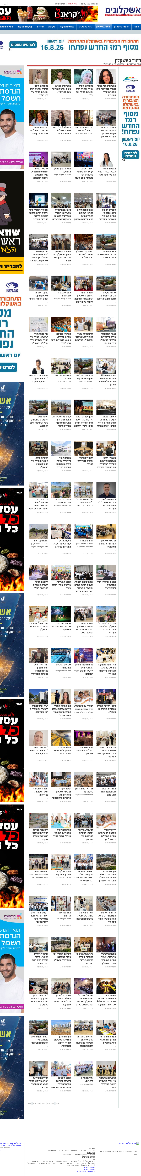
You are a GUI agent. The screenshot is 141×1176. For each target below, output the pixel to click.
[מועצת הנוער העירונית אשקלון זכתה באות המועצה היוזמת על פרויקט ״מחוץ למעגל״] (83, 290)
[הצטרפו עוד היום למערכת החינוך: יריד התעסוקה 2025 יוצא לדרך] (106, 745)
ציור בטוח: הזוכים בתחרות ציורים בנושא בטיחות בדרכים (85, 958)
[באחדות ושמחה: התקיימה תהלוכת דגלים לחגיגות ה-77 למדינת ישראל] (83, 869)
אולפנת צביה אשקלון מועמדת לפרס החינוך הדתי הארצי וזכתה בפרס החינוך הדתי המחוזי (106, 422)
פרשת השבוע (64, 1150)
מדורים (40, 26)
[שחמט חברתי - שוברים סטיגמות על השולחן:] (61, 621)
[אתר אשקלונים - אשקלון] (129, 1143)
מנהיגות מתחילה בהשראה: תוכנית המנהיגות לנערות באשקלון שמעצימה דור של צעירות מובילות (61, 217)
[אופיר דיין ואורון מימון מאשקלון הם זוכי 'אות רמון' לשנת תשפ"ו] (61, 249)
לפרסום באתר (60, 4)
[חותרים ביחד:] (83, 538)
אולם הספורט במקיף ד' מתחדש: (62, 749)
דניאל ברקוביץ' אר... (63, 919)
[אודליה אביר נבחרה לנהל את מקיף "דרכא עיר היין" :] (38, 373)
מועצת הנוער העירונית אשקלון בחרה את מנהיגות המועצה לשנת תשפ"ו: (84, 629)
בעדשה (51, 26)
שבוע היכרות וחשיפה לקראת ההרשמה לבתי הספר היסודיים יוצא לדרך (61, 1084)
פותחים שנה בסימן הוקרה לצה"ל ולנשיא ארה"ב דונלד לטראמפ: (83, 669)
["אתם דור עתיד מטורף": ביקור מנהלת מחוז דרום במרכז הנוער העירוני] (38, 952)
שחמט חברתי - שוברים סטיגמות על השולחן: (61, 626)
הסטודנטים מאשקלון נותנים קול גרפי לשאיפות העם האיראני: (38, 421)
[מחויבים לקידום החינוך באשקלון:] (61, 869)
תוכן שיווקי (67, 1155)
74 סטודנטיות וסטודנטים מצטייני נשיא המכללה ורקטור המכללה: (39, 173)
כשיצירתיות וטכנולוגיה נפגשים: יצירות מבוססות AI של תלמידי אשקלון (106, 1000)
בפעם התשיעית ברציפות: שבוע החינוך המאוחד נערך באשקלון (108, 958)
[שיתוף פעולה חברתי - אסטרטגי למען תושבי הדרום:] (106, 290)
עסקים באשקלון (25, 26)
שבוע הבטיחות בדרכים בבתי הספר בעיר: (61, 585)
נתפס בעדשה (47, 1161)
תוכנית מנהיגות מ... (64, 381)
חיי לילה (92, 1150)
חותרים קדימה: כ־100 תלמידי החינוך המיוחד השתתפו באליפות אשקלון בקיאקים (107, 216)
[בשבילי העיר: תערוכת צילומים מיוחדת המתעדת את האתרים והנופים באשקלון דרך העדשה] (106, 456)
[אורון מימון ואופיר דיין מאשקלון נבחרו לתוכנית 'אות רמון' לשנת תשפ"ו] (61, 704)
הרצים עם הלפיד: (40, 540)
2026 (57, 1103)
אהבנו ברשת (81, 1163)
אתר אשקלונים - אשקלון (129, 64)
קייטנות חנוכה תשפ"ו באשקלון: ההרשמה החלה (40, 585)
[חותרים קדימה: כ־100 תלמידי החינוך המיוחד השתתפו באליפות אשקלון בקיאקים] (106, 208)
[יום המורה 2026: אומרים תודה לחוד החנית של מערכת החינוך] (106, 373)
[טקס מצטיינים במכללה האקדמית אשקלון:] (83, 745)
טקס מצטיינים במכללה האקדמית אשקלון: (84, 750)
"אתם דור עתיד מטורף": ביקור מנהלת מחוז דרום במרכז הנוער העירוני (40, 960)
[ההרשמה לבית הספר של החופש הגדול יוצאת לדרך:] (61, 828)
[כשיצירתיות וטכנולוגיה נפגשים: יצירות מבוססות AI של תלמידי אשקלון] (106, 993)
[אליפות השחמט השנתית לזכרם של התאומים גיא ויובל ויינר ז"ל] (106, 910)
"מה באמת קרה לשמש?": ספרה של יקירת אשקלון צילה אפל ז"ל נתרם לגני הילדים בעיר (39, 340)
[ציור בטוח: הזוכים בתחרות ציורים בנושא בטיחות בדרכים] (83, 952)
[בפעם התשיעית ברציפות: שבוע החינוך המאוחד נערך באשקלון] (106, 952)
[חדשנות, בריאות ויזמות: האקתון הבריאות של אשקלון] (83, 828)
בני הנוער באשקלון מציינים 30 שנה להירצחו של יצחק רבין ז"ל (107, 669)
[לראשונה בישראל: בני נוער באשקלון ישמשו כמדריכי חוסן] (106, 1076)
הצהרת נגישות (89, 1167)
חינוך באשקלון (103, 26)
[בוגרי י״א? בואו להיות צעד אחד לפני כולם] (106, 786)
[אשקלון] (123, 16)
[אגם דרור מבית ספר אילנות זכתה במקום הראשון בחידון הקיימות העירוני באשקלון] (38, 208)
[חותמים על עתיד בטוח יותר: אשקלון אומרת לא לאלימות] (83, 332)
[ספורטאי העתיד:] (38, 869)
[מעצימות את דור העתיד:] (61, 373)
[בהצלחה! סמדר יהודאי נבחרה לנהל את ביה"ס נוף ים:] (38, 125)
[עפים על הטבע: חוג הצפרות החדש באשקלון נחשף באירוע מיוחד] (61, 414)
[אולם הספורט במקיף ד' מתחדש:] (61, 745)
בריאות (92, 1155)
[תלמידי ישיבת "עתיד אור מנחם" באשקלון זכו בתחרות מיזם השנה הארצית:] (83, 166)
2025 (53, 1103)
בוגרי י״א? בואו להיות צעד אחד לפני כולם (108, 791)
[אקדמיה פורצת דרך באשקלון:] (83, 786)
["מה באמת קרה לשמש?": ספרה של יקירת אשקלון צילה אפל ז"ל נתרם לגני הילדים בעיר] (38, 332)
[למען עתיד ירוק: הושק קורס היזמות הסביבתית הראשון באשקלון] (38, 993)
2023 (43, 1103)
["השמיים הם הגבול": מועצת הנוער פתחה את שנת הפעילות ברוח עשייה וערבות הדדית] (83, 580)
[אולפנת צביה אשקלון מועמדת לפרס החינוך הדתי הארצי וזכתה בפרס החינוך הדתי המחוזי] (106, 414)
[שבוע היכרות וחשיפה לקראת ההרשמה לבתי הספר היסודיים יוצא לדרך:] (38, 497)
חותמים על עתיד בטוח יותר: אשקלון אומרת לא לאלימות (84, 337)
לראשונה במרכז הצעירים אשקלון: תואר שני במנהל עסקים (40, 834)
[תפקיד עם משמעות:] (83, 704)
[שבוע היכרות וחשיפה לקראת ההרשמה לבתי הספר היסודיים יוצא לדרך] (61, 1076)
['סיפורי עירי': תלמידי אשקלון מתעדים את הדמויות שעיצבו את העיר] (61, 786)
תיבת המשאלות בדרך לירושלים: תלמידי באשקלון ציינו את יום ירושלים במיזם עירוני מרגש (108, 341)
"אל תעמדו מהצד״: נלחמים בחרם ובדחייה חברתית (84, 502)
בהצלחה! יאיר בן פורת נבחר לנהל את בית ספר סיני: (61, 89)
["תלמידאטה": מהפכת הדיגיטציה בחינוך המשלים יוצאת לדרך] (106, 828)
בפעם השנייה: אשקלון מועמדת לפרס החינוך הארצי (38, 295)
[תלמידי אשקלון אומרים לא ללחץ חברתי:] (83, 456)
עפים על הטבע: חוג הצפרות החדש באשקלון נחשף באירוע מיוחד (61, 421)
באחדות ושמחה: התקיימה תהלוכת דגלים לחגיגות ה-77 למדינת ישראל (83, 876)
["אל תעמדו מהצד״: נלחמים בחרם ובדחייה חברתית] (83, 497)
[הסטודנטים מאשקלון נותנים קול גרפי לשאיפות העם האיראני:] (38, 414)
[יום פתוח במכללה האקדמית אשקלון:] (83, 373)
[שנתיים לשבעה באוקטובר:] (61, 662)
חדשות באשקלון (121, 26)
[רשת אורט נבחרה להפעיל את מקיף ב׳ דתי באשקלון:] (38, 704)
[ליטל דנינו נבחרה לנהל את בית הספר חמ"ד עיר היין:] (38, 745)
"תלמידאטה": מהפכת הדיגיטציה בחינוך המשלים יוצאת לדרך (107, 834)
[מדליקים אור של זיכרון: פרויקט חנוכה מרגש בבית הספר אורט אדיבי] (38, 1076)
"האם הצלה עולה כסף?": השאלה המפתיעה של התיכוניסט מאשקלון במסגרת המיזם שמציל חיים (83, 217)
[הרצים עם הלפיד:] (38, 538)
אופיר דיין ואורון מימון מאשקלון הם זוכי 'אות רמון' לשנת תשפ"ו (61, 256)
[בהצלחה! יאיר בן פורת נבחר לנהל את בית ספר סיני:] (61, 84)
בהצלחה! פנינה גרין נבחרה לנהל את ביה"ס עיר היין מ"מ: (83, 130)
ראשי (136, 26)
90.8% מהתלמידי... (86, 1084)
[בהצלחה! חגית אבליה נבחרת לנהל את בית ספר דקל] (106, 166)
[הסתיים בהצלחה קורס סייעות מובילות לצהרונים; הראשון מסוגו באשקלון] (83, 1034)
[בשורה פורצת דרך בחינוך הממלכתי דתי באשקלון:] (106, 1034)
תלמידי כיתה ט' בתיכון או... (83, 795)
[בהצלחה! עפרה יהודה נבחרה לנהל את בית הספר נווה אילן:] (83, 84)
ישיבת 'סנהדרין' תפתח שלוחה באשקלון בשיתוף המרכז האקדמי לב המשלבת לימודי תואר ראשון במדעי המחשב (84, 1004)
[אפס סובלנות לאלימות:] (61, 290)
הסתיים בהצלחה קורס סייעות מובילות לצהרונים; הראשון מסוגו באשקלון (84, 1042)
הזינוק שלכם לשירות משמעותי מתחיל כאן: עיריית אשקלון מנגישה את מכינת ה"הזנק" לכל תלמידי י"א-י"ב (39, 259)
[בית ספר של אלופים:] (61, 910)
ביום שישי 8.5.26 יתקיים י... (83, 381)
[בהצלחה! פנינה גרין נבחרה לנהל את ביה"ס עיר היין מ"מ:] (83, 125)
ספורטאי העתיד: (40, 871)
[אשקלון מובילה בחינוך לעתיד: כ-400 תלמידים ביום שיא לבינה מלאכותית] (61, 332)
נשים (54, 1163)
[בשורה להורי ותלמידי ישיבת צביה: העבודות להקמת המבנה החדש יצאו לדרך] (61, 456)
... (70, 95)
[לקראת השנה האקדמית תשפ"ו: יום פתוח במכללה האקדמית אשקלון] (106, 869)
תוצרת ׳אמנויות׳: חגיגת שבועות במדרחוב (40, 791)
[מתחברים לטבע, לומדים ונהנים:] (61, 497)
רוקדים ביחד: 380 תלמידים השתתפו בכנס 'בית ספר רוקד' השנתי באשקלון (39, 918)
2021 (34, 1103)
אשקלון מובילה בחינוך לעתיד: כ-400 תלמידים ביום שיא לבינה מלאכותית (61, 340)
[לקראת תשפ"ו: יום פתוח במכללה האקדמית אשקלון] (61, 952)
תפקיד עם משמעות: (83, 705)
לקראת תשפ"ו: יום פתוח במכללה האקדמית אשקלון (62, 957)
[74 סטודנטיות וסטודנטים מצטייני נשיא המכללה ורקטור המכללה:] (38, 166)
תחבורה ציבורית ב (72, 1165)
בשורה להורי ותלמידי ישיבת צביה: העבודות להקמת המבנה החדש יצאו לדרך (63, 464)
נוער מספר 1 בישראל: (87, 1079)
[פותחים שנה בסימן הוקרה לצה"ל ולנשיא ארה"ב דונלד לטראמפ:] (83, 662)
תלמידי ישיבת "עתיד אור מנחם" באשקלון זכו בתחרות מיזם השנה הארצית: (84, 174)
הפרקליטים (52, 1150)
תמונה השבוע (87, 1165)
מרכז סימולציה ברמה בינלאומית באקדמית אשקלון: (84, 915)
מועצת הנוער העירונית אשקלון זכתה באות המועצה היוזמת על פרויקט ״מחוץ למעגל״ (83, 298)
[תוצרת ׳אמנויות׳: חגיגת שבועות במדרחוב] (38, 786)
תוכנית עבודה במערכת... (62, 299)
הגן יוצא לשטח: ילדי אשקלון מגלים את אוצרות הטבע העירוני (106, 628)
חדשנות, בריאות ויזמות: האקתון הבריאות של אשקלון (85, 834)
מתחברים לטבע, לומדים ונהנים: (63, 501)
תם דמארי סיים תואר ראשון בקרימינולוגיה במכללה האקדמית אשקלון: (39, 670)
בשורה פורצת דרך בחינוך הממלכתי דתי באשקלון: (107, 1039)
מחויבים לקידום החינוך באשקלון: (63, 873)
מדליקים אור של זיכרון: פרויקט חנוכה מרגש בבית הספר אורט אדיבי (38, 1082)
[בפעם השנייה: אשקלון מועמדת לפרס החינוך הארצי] (38, 290)
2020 (29, 1103)
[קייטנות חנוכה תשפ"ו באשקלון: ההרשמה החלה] (38, 580)
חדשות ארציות (44, 1163)
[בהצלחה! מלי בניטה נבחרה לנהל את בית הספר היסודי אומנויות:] (106, 84)
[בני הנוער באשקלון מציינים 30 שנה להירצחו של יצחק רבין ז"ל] (106, 662)
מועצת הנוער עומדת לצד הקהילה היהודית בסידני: (61, 543)
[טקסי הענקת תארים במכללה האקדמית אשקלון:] (106, 704)
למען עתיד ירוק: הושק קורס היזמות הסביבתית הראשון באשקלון (39, 1000)
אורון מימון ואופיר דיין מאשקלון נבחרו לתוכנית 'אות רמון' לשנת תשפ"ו (61, 710)
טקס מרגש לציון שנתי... (62, 671)
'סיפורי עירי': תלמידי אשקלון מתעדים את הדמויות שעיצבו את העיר (61, 794)
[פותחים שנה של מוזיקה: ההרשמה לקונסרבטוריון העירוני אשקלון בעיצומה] (106, 125)
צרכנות (83, 1150)
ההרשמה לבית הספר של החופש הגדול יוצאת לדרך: (62, 833)
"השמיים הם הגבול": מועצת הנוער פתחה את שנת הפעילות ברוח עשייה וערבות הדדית (83, 588)
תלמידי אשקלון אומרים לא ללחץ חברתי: (85, 461)
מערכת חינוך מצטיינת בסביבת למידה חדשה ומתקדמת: (62, 1041)
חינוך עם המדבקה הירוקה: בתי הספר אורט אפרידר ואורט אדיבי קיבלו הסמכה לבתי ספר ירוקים (83, 422)
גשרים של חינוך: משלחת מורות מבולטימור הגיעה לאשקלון (62, 1000)
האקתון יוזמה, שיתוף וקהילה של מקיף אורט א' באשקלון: (39, 462)
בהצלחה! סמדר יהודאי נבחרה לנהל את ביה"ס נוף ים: (39, 130)
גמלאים (74, 1150)
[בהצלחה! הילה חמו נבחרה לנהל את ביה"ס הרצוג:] (61, 125)
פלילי (93, 1159)
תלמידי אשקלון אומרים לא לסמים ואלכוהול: (107, 543)
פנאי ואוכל (36, 1161)
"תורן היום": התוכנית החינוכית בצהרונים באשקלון (38, 626)
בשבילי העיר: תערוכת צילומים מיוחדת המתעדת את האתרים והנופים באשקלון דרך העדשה (106, 465)
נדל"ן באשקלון (85, 26)
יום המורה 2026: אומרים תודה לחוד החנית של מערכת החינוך (107, 380)
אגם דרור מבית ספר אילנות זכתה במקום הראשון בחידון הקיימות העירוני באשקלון (38, 216)
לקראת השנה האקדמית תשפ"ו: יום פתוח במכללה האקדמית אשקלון (107, 876)
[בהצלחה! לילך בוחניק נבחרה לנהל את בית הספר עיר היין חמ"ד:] (38, 84)
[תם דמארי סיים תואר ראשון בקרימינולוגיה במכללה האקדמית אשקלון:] (38, 662)
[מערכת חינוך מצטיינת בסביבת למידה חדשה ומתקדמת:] (61, 1034)
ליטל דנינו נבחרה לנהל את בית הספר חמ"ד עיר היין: (39, 750)
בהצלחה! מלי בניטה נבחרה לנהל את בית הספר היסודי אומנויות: (106, 90)
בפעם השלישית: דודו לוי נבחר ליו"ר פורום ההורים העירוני (107, 504)
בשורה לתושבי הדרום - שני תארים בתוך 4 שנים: (106, 254)
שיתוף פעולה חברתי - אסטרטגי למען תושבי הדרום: (106, 295)
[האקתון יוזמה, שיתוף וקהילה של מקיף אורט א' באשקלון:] (38, 456)
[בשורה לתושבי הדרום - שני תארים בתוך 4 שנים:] (106, 249)
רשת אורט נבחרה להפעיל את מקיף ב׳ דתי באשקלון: (39, 709)
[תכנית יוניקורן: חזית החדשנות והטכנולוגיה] (106, 580)
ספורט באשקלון (67, 26)
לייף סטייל (91, 1152)
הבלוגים (92, 1163)
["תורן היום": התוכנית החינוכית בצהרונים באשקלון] (38, 621)
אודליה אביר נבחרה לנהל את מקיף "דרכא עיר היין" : (38, 378)
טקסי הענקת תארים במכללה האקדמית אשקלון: (106, 709)
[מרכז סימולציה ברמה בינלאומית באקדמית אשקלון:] (83, 910)
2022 (39, 1103)
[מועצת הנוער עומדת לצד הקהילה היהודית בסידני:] (61, 538)
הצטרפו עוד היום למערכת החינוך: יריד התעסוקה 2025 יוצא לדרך (106, 752)
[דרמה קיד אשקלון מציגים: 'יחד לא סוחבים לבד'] (83, 249)
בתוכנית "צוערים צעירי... (62, 175)
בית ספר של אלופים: (65, 914)
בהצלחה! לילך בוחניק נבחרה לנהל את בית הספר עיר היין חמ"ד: (39, 90)
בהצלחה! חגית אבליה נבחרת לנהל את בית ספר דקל (106, 171)
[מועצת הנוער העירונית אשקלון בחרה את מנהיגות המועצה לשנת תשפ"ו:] (83, 621)
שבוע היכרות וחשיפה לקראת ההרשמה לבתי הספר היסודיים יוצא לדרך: (38, 505)
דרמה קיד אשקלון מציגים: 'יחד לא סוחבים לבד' (84, 254)
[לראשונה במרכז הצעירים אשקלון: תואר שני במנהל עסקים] (38, 828)
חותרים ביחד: (86, 540)
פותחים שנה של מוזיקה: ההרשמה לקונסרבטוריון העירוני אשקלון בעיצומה (108, 133)
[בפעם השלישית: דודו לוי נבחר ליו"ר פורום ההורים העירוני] (106, 497)
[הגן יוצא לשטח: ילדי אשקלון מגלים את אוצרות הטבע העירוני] (106, 621)
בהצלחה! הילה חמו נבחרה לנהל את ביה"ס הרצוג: (62, 130)
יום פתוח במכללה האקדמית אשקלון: (84, 377)
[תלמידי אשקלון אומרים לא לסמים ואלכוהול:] (106, 538)
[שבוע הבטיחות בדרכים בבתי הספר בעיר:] (61, 580)
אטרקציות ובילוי (80, 1155)
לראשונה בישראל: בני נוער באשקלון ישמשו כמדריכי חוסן (107, 1082)
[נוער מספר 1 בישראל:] (83, 1076)
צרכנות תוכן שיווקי (66, 1163)
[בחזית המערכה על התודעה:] (61, 166)
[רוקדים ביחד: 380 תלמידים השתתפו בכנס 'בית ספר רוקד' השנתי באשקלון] (38, 910)
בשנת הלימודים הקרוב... (62, 877)
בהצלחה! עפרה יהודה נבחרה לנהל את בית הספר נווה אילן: (84, 90)
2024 (48, 1103)
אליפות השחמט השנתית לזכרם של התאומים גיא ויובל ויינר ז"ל (107, 917)
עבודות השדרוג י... (64, 753)
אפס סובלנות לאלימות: (64, 294)
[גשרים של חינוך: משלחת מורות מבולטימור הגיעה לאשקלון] (61, 993)
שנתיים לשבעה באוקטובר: (63, 666)
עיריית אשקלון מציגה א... (62, 505)
